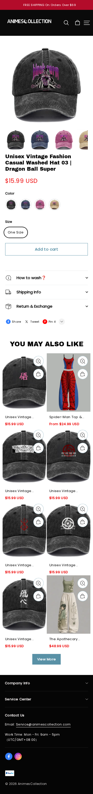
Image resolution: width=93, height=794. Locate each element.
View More (46, 659)
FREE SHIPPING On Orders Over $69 (49, 5)
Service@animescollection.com (43, 724)
